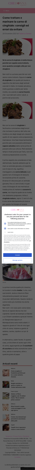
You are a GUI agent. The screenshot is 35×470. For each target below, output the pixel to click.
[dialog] (17, 235)
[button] (17, 232)
